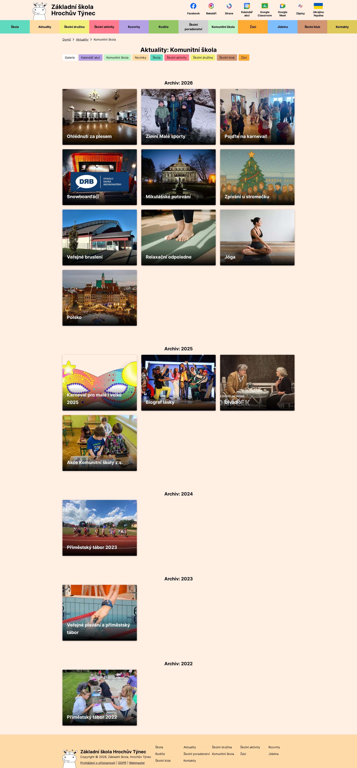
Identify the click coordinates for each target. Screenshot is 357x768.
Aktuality (82, 39)
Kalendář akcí (90, 57)
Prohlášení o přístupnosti (97, 763)
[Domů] (69, 758)
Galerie (70, 57)
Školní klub (227, 57)
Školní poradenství (197, 754)
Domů (66, 39)
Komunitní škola (117, 57)
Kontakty (190, 760)
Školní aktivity (177, 57)
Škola (156, 57)
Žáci (244, 57)
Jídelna (273, 754)
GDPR (122, 763)
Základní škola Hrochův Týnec (113, 751)
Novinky (140, 57)
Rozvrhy (274, 747)
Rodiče (160, 754)
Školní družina (203, 57)
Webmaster (137, 763)
